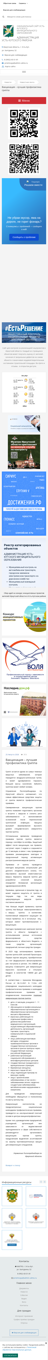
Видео (24, 1298)
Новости (7, 82)
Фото (24, 1302)
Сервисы (22, 3)
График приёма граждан (24, 1319)
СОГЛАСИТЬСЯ (10, 1355)
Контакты (24, 1305)
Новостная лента (27, 82)
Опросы (24, 1323)
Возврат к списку (13, 1165)
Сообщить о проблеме (24, 237)
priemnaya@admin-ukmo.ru (25, 1278)
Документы (24, 1288)
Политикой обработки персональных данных (19, 1348)
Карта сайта (10, 66)
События (24, 1295)
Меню (26, 100)
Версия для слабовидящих (14, 10)
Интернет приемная (24, 1316)
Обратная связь (9, 3)
